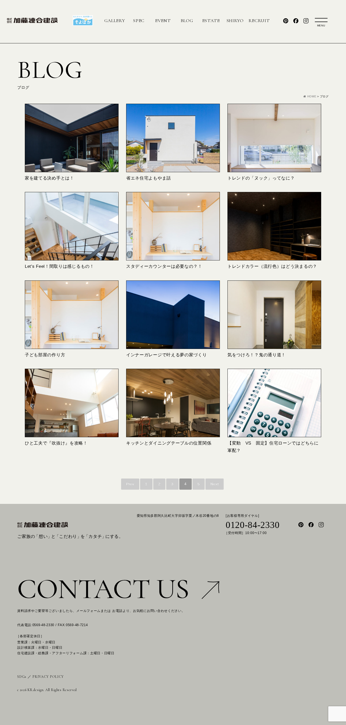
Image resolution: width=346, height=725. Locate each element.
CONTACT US (103, 589)
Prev (130, 484)
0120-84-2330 (252, 525)
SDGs (21, 677)
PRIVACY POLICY (48, 677)
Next (214, 484)
